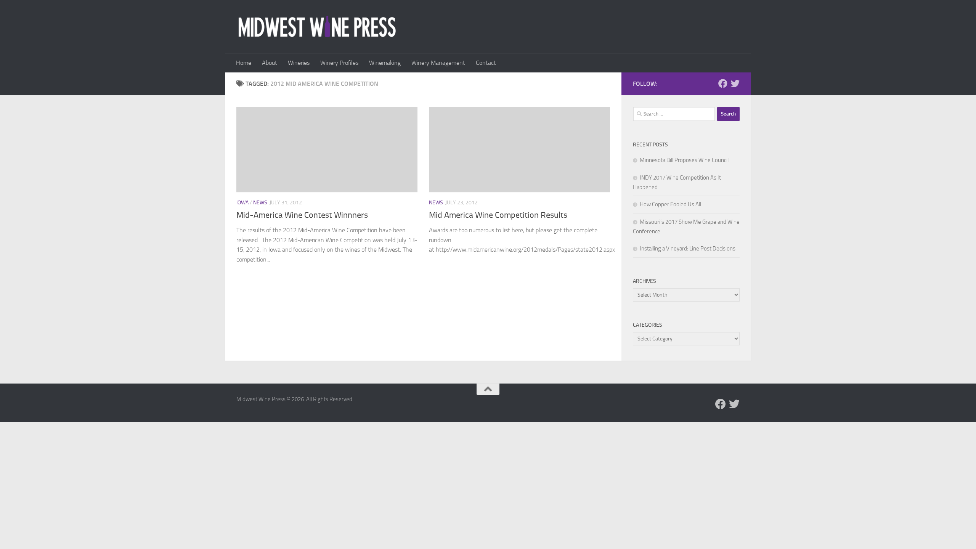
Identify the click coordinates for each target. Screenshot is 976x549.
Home (243, 62)
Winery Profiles (339, 62)
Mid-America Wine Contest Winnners (302, 215)
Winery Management (438, 62)
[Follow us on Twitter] (735, 83)
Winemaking (385, 62)
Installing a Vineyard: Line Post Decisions (687, 248)
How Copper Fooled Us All (670, 204)
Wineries (299, 62)
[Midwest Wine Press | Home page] (317, 26)
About (269, 62)
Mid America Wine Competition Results (498, 215)
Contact (486, 62)
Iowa (242, 202)
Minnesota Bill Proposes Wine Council (684, 160)
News (260, 202)
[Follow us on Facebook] (722, 83)
